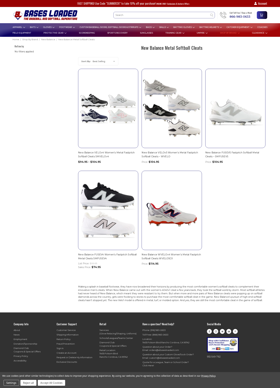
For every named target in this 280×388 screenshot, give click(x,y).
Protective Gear (54, 33)
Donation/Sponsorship (25, 343)
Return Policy (63, 339)
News (16, 334)
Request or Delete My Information (74, 357)
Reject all (28, 383)
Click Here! (148, 365)
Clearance (258, 33)
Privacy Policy (21, 356)
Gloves (47, 27)
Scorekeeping (87, 33)
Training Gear (173, 33)
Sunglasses (146, 33)
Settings (11, 383)
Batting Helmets (209, 27)
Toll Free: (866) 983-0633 (155, 334)
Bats (33, 27)
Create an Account (66, 353)
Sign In (60, 348)
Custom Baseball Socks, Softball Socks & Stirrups (109, 27)
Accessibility (20, 360)
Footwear (65, 27)
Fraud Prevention (66, 343)
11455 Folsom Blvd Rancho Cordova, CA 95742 (165, 341)
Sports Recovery (117, 33)
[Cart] (262, 15)
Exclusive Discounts (67, 362)
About (17, 330)
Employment (20, 339)
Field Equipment (22, 33)
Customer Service (66, 330)
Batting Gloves (182, 27)
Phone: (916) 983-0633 (154, 330)
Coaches (262, 27)
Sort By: (86, 61)
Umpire (201, 33)
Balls (162, 27)
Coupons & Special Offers (27, 350)
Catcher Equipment (238, 27)
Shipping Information (68, 334)
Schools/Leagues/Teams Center (116, 338)
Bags (149, 27)
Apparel (18, 27)
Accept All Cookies (51, 383)
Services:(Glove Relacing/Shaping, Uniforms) (117, 332)
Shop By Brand (228, 33)
